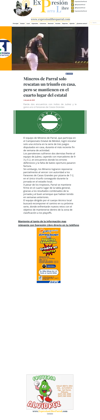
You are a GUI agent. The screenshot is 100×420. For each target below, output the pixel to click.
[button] (35, 23)
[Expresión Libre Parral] (72, 1)
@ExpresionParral (80, 4)
